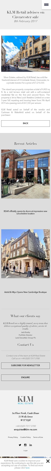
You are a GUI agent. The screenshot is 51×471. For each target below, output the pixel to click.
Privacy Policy (13, 437)
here (27, 468)
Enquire (25, 378)
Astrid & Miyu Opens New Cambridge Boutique (25, 292)
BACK (25, 123)
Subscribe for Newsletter (25, 366)
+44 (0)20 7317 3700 (25, 426)
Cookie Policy (25, 437)
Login (26, 450)
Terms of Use (38, 437)
